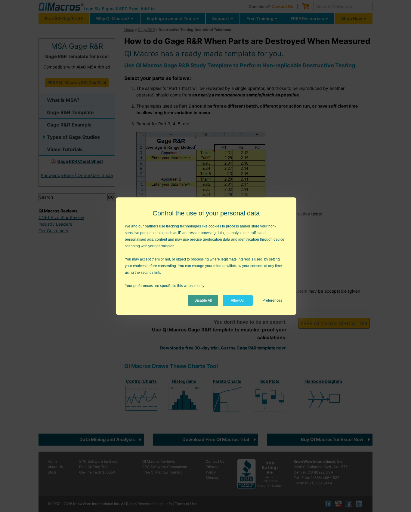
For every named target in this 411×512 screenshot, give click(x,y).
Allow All (238, 300)
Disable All (203, 300)
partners (151, 226)
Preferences (272, 300)
